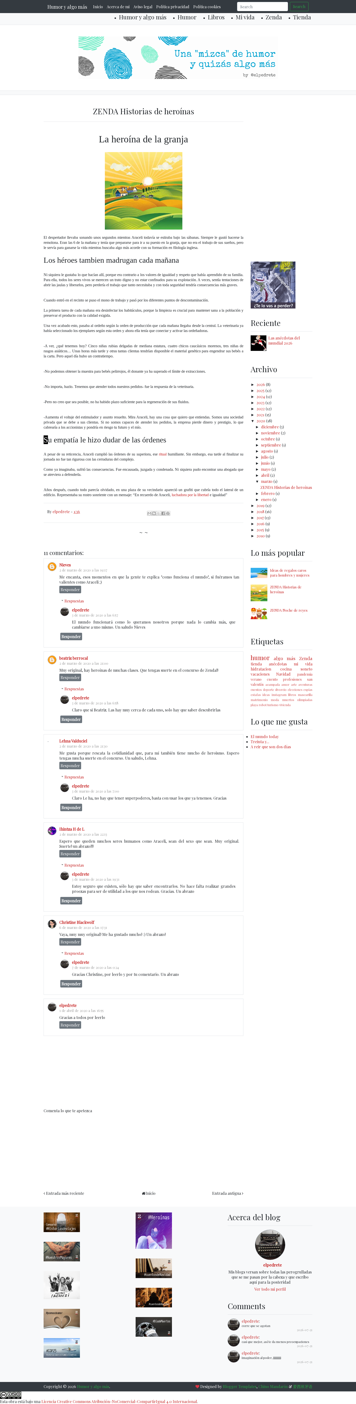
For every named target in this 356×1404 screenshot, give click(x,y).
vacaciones (260, 674)
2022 (261, 408)
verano (256, 679)
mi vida (303, 663)
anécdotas (278, 663)
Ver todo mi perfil (270, 1289)
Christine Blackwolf (76, 922)
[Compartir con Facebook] (163, 513)
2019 (260, 505)
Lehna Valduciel (73, 740)
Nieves (65, 564)
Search (299, 6)
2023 (260, 402)
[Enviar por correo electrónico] (149, 513)
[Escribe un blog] (154, 513)
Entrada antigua (226, 1193)
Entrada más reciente (65, 1193)
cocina (286, 668)
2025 (260, 390)
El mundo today (265, 736)
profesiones (292, 679)
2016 (260, 523)
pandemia (304, 674)
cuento (272, 679)
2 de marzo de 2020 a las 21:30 (83, 746)
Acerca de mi (118, 6)
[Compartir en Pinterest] (167, 513)
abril (265, 475)
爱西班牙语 (302, 1386)
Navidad (283, 674)
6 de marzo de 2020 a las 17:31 (83, 927)
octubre (268, 438)
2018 (260, 511)
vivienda (285, 705)
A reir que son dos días (271, 746)
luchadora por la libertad (190, 495)
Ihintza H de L (72, 829)
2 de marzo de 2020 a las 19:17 (83, 570)
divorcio (280, 689)
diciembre (270, 426)
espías (307, 689)
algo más (284, 658)
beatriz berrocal (73, 658)
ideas (266, 695)
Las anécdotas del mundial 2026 (284, 340)
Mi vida (245, 17)
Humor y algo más (67, 6)
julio (265, 457)
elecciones (295, 689)
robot (263, 705)
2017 (260, 517)
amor (285, 684)
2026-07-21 (304, 1330)
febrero (268, 493)
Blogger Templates (239, 1386)
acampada (272, 684)
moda (275, 700)
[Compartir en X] (158, 513)
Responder (70, 589)
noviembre (271, 432)
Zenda (274, 17)
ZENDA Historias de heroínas (286, 487)
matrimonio (259, 700)
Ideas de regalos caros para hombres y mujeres (290, 573)
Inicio (98, 6)
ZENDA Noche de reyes (289, 610)
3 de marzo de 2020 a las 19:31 (95, 879)
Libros (216, 17)
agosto (267, 451)
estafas (256, 695)
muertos (288, 700)
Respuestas (74, 600)
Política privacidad (172, 6)
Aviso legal (142, 6)
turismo (273, 705)
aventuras (305, 684)
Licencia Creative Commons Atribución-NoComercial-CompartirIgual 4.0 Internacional (119, 1401)
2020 (261, 420)
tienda (256, 663)
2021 (260, 414)
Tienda (302, 17)
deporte (268, 689)
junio (266, 463)
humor (260, 657)
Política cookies (207, 6)
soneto (306, 668)
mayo (266, 469)
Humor (187, 17)
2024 (261, 396)
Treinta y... (260, 741)
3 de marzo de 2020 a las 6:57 (95, 615)
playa (254, 705)
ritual (163, 454)
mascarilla (305, 695)
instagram (279, 695)
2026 (261, 384)
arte (294, 684)
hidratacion (261, 668)
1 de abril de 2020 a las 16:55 (81, 1010)
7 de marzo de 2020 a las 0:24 (95, 967)
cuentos (256, 689)
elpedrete (80, 609)
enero (266, 499)
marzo (267, 481)
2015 (260, 529)
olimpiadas (304, 700)
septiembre (271, 444)
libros (292, 695)
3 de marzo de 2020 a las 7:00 (95, 791)
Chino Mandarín (273, 1386)
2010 (261, 535)
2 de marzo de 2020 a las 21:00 (83, 663)
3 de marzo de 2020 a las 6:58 (95, 703)
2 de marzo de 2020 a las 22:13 (83, 834)
